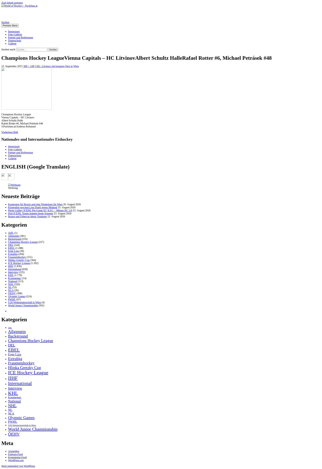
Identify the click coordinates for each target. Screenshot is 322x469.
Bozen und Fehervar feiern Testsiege (27, 216)
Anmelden (13, 451)
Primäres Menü (10, 25)
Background (14, 239)
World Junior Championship (23, 305)
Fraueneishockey (17, 257)
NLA (11, 290)
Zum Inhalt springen (12, 2)
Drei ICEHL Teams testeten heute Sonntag (30, 213)
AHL (11, 232)
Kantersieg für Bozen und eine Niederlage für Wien (35, 204)
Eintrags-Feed (15, 454)
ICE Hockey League (19, 263)
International (14, 269)
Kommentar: (14, 278)
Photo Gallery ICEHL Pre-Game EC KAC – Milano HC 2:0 (40, 210)
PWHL (12, 299)
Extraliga (13, 254)
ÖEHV (12, 293)
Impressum (14, 31)
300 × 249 (28, 66)
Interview (13, 272)
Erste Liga (13, 251)
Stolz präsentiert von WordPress (18, 466)
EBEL (11, 248)
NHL (11, 284)
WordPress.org (16, 460)
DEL (10, 245)
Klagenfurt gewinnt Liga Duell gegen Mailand (32, 207)
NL (10, 287)
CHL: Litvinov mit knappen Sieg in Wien (57, 66)
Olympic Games (16, 296)
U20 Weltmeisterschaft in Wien (24, 302)
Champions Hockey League (23, 242)
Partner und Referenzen (20, 37)
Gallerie (12, 43)
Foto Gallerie (15, 34)
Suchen (5, 22)
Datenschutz (14, 40)
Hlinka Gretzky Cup (19, 260)
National (12, 281)
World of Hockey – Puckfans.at (37, 14)
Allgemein (13, 235)
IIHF (10, 266)
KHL (11, 275)
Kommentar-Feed (17, 457)
